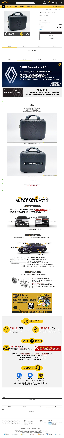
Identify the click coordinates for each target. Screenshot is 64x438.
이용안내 (28, 428)
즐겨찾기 (6, 423)
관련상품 (9, 46)
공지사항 (9, 423)
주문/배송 (18, 423)
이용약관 (39, 428)
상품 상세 (24, 46)
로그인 (53, 6)
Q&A (35, 6)
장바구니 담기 (51, 35)
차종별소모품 (9, 6)
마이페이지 (44, 3)
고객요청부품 (29, 6)
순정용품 (15, 6)
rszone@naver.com (45, 431)
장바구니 (49, 2)
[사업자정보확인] (36, 430)
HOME (44, 9)
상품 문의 (54, 46)
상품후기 (15, 423)
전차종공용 (50, 9)
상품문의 (12, 423)
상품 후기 (39, 46)
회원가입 (56, 6)
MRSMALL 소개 (23, 428)
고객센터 (59, 6)
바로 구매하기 (51, 32)
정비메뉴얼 (22, 6)
